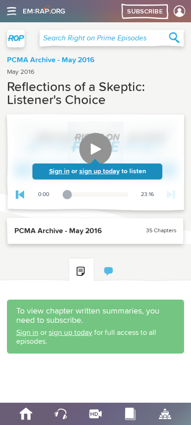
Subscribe (145, 11)
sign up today (99, 171)
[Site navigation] (12, 11)
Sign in (59, 171)
